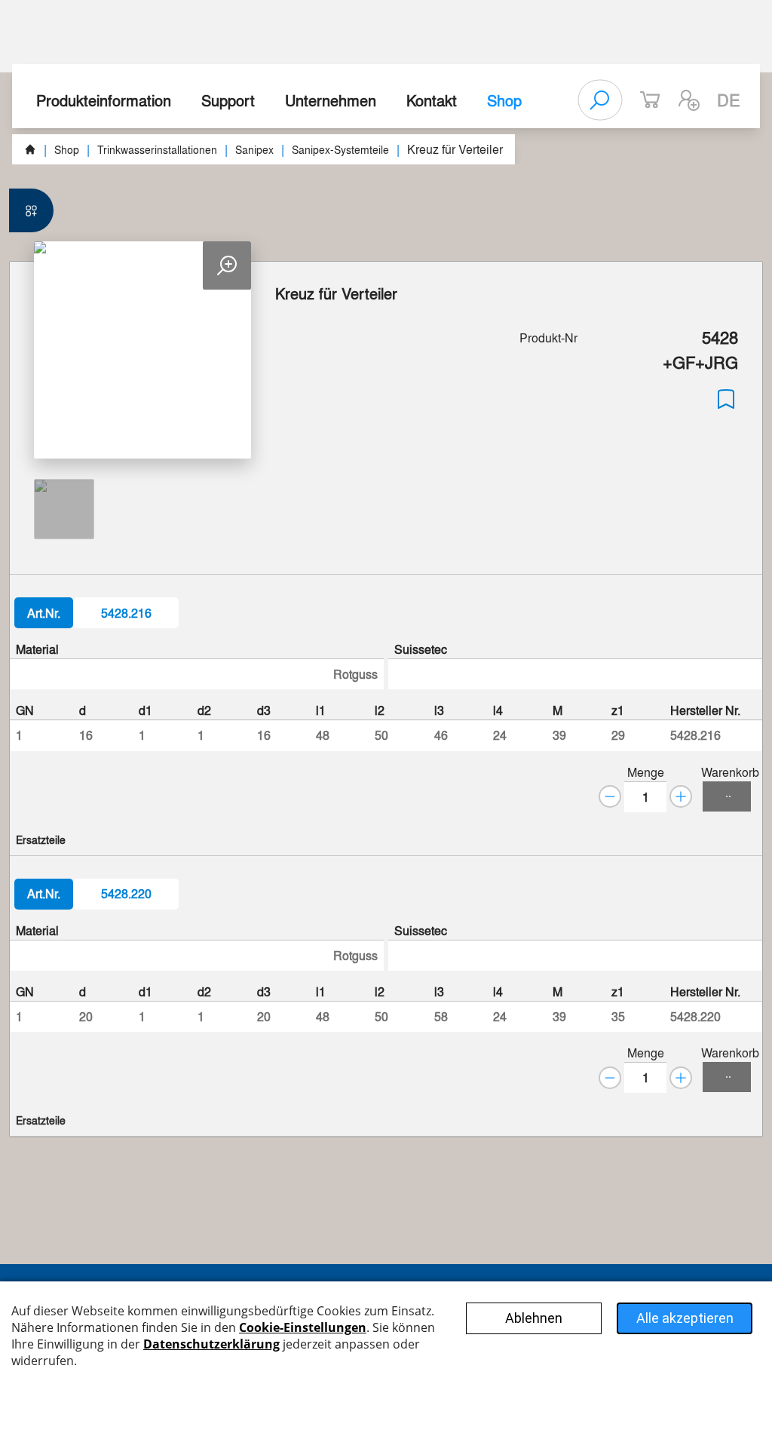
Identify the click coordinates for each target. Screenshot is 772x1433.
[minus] (610, 796)
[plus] (680, 796)
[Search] (600, 100)
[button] (689, 100)
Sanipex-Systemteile (340, 149)
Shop (504, 100)
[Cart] (727, 796)
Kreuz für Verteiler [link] (455, 149)
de (728, 99)
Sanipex (254, 149)
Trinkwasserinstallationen (157, 149)
